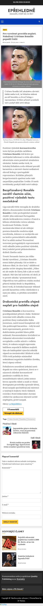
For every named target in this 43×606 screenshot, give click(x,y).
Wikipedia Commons (32, 140)
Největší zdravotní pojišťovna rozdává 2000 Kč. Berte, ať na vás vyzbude (28, 541)
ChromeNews (34, 598)
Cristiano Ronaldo (13, 419)
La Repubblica (15, 404)
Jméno (5, 496)
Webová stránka (8, 513)
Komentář (6, 468)
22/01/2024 (22, 549)
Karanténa (23, 419)
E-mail (5, 505)
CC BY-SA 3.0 (17, 140)
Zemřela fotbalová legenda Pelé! (26, 557)
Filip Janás (7, 42)
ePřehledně (21, 10)
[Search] (39, 21)
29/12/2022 (22, 563)
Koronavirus (31, 419)
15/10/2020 (15, 42)
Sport (4, 30)
